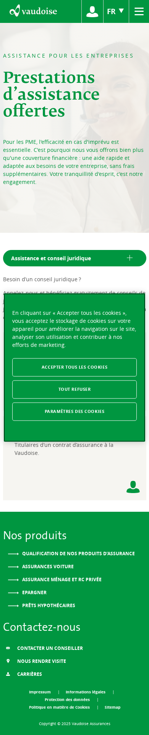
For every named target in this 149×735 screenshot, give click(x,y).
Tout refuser (74, 389)
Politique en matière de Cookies (60, 707)
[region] (75, 367)
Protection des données (68, 699)
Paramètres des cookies (75, 411)
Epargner (34, 592)
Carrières (29, 674)
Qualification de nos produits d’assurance (78, 553)
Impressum (40, 692)
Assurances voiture (47, 566)
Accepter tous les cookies (74, 367)
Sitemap (112, 707)
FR (112, 11)
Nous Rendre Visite (41, 661)
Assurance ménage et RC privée (61, 579)
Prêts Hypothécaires (48, 605)
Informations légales (86, 692)
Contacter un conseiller (49, 648)
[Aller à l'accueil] (33, 11)
